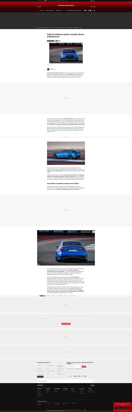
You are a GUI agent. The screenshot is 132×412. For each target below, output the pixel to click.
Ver (66, 323)
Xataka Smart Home (40, 394)
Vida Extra (47, 391)
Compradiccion (82, 393)
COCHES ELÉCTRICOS (50, 10)
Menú (40, 6)
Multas (46, 27)
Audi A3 (66, 295)
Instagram (88, 10)
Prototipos (53, 295)
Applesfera (39, 393)
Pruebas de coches (60, 368)
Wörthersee (61, 295)
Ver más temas (40, 376)
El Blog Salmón (90, 390)
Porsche (63, 27)
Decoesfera (81, 391)
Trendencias (81, 390)
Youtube (90, 10)
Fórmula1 (39, 365)
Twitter (92, 10)
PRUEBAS (42, 10)
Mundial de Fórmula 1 (61, 374)
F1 (64, 10)
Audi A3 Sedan (72, 295)
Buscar (93, 381)
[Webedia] (40, 385)
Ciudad (66, 27)
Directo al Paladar (65, 390)
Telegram (85, 10)
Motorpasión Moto (74, 391)
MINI (59, 27)
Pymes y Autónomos (91, 391)
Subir (92, 385)
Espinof (55, 391)
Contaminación (75, 27)
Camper (50, 27)
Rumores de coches (40, 370)
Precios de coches (50, 370)
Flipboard (58, 41)
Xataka (38, 390)
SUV (48, 368)
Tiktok (94, 10)
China (53, 27)
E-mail (59, 41)
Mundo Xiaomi (39, 396)
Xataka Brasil (39, 404)
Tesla (56, 27)
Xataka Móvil (39, 391)
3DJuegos (47, 390)
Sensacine (55, 390)
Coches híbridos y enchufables (60, 366)
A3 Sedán (55, 75)
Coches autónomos (40, 374)
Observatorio (59, 10)
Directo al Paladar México (65, 403)
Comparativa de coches (60, 371)
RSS (81, 376)
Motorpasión (66, 5)
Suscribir (84, 366)
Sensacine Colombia (57, 404)
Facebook (86, 10)
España (80, 27)
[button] (53, 69)
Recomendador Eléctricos (72, 10)
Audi (56, 295)
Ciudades (70, 27)
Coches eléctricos (50, 365)
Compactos (39, 368)
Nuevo (92, 6)
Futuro (48, 374)
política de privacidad (79, 368)
